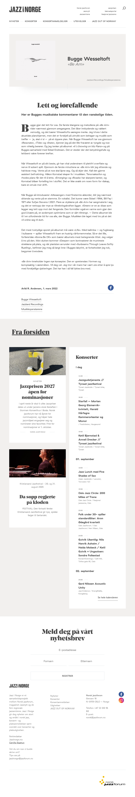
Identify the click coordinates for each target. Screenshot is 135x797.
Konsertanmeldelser (55, 21)
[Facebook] (121, 696)
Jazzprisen (112, 8)
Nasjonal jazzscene (109, 14)
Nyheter (14, 21)
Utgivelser (80, 21)
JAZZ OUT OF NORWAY (104, 21)
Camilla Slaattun (16, 742)
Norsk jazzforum (83, 8)
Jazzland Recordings (32, 304)
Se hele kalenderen (108, 597)
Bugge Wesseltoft (31, 299)
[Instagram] (121, 702)
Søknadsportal (110, 11)
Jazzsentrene (85, 14)
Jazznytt (86, 11)
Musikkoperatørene (31, 309)
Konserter (31, 21)
